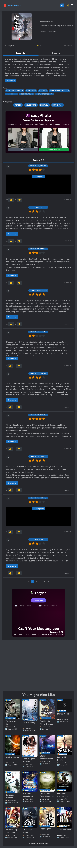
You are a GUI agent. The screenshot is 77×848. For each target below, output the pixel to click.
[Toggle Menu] (71, 5)
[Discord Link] (62, 5)
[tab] (20, 53)
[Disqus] (38, 665)
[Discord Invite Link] (62, 5)
